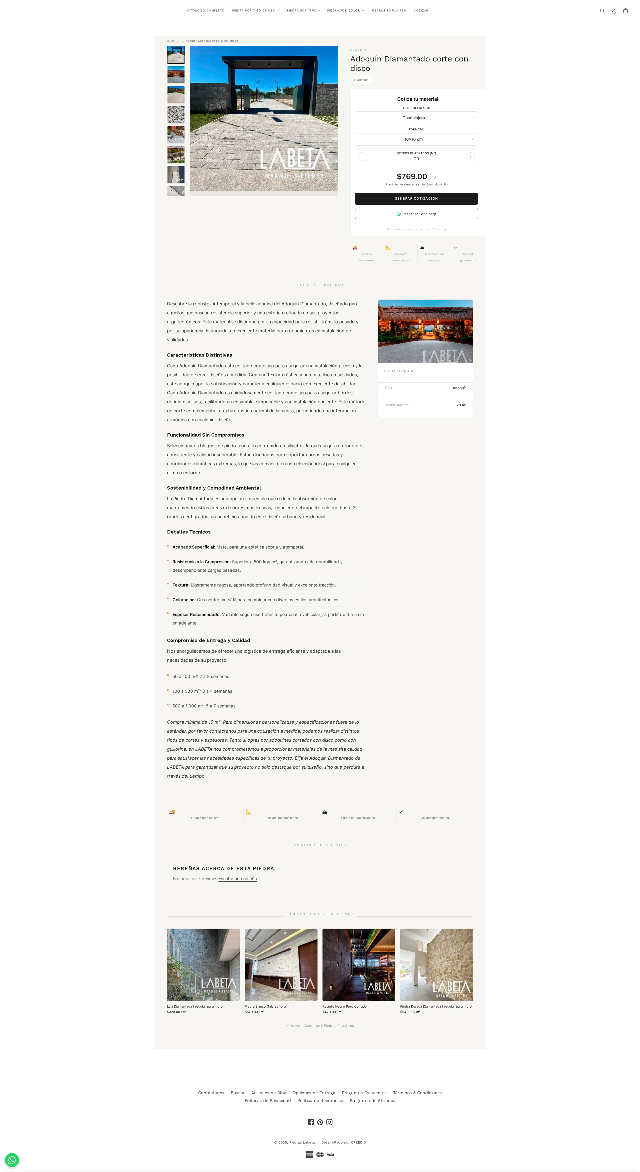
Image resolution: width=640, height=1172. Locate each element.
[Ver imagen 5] (176, 135)
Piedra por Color (344, 10)
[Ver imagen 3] (176, 95)
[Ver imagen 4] (176, 115)
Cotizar (421, 10)
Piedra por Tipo (302, 10)
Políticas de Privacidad (268, 1100)
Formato (416, 129)
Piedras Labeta (302, 1142)
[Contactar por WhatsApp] (12, 1160)
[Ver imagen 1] (176, 55)
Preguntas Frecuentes (364, 1092)
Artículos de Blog (268, 1092)
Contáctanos (211, 1092)
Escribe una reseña (237, 878)
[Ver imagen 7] (176, 175)
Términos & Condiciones (417, 1092)
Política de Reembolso (320, 1100)
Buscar (238, 1092)
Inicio (171, 40)
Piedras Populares (389, 10)
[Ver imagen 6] (176, 155)
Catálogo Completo (206, 10)
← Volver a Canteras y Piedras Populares (320, 1026)
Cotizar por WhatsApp (419, 214)
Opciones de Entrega (314, 1092)
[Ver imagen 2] (176, 75)
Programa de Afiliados (372, 1100)
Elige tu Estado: (416, 108)
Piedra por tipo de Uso (254, 10)
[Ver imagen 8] (176, 195)
